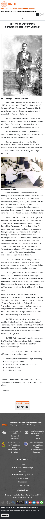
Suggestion (22, 482)
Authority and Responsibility (22, 475)
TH (42, 14)
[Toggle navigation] (22, 18)
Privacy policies (22, 478)
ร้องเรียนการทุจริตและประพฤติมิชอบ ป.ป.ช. (14, 445)
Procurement (22, 471)
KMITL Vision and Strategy (22, 468)
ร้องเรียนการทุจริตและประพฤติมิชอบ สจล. (37, 433)
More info (36, 510)
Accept (5, 515)
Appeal (37, 438)
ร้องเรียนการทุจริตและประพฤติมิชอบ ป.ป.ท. (36, 445)
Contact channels (22, 485)
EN (37, 14)
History (22, 464)
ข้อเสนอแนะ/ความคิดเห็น (15, 432)
